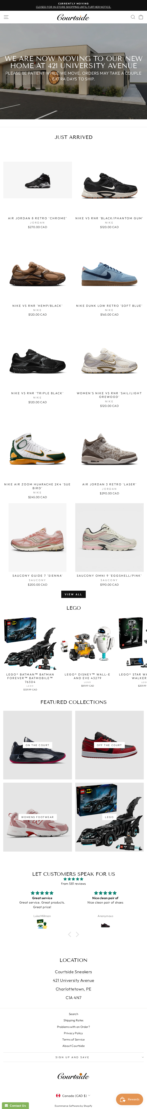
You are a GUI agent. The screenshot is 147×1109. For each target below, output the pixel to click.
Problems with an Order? (73, 1027)
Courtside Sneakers (73, 971)
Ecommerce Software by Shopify (73, 1105)
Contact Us (17, 1105)
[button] (70, 934)
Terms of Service (73, 1039)
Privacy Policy (73, 1033)
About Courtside (73, 1046)
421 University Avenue (73, 980)
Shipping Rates (73, 1020)
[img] (73, 879)
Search (73, 1014)
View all (73, 594)
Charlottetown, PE (73, 989)
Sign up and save (73, 1057)
